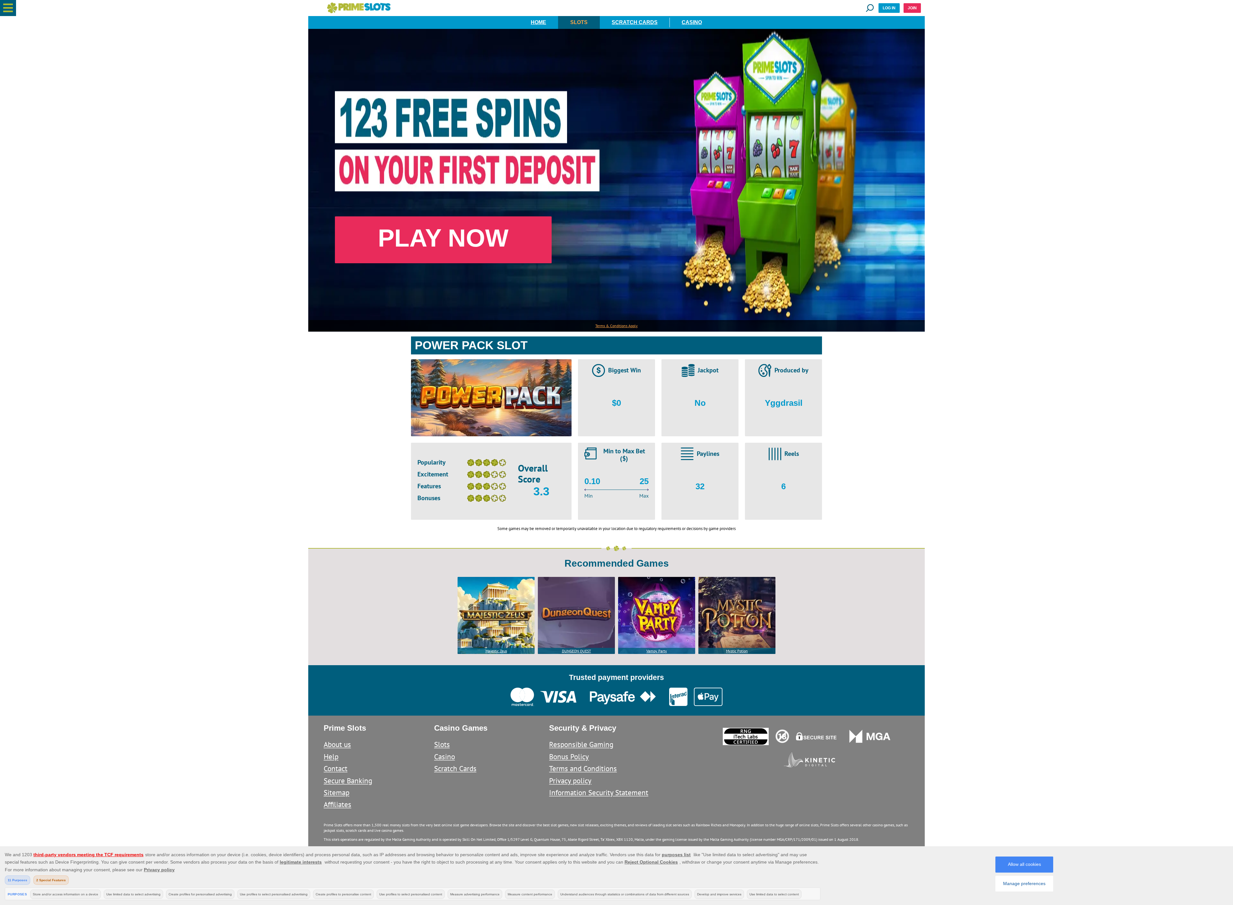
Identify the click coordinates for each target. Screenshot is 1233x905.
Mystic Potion (737, 650)
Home (538, 22)
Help (331, 756)
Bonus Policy (569, 756)
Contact (335, 768)
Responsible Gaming (581, 744)
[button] (8, 8)
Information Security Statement (598, 792)
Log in (889, 8)
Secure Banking (348, 780)
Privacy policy (570, 780)
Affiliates (337, 804)
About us (337, 744)
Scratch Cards (635, 22)
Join (912, 8)
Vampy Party (656, 650)
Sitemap (336, 792)
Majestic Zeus (496, 650)
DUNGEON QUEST (576, 650)
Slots (579, 22)
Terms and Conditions (583, 768)
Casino (692, 22)
